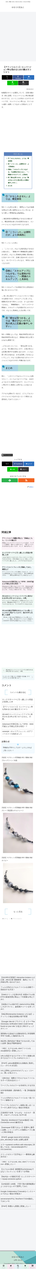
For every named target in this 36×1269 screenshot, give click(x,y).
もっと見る (18, 912)
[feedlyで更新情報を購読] (10, 480)
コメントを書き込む (18, 692)
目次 (15, 154)
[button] (23, 83)
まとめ (10, 185)
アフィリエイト (8, 455)
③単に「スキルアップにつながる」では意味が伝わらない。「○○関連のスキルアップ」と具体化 (18, 172)
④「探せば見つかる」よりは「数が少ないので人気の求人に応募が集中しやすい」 (18, 180)
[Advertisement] (18, 37)
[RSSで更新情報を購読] (26, 480)
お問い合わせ (18, 1260)
